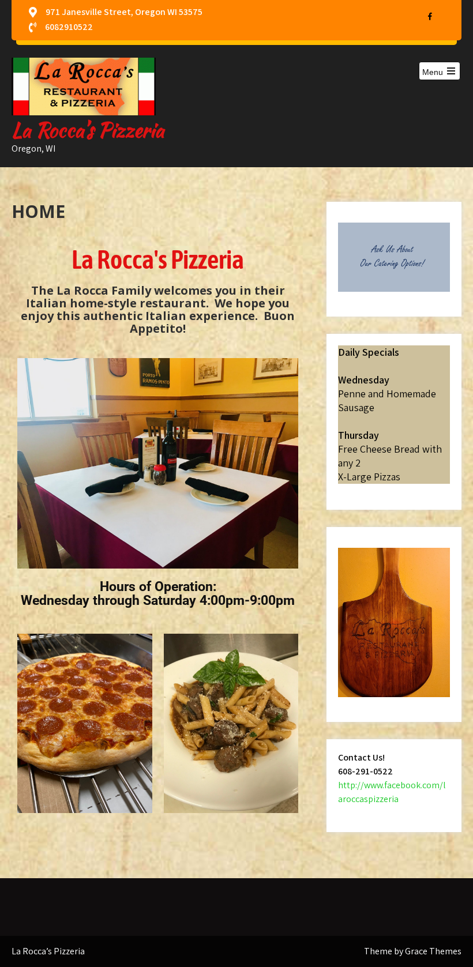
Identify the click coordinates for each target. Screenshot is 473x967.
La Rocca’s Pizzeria (88, 130)
